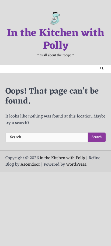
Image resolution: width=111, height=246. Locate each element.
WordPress (76, 164)
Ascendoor (30, 164)
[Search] (102, 69)
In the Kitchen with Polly (55, 40)
